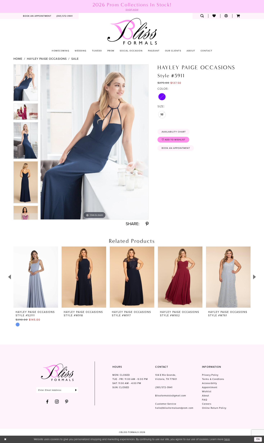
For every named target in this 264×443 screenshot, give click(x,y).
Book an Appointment (176, 148)
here (227, 439)
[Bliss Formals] (132, 31)
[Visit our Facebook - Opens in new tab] (47, 402)
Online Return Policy (214, 408)
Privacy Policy (210, 375)
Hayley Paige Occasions (47, 59)
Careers (206, 404)
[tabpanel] (25, 83)
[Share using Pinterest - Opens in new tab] (147, 224)
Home (17, 59)
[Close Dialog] (5, 439)
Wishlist (206, 391)
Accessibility (209, 383)
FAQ (204, 399)
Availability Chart (174, 131)
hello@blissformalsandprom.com (174, 408)
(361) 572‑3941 (163, 387)
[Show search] (202, 16)
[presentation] (35, 277)
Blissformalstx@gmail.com (170, 395)
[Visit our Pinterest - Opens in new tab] (66, 402)
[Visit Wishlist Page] (214, 16)
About (205, 395)
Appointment (209, 387)
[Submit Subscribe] (76, 390)
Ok (258, 439)
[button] (226, 16)
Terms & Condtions (213, 379)
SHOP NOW (132, 9)
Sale (75, 59)
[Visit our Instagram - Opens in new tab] (57, 401)
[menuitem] (37, 16)
